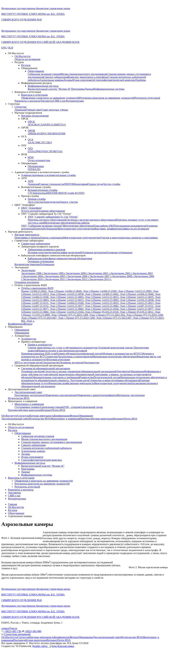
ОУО (30, 169)
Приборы (140, 80)
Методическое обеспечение (59, 222)
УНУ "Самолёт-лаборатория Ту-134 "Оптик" (53, 216)
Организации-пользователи (130, 225)
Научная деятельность (27, 234)
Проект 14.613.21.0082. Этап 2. (75, 309)
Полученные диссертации (29, 395)
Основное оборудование (51, 210)
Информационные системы (108, 89)
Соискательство (51, 362)
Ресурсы (26, 65)
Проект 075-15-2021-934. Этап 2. (116, 315)
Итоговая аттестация (58, 359)
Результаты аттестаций (147, 97)
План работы (82, 222)
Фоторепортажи (75, 100)
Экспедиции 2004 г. (34, 276)
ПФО (67, 184)
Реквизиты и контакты (27, 100)
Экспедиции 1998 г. (32, 273)
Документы (46, 100)
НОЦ (31, 157)
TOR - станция (71, 407)
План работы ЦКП (104, 225)
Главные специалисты (51, 184)
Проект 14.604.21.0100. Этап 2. (108, 291)
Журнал (28, 323)
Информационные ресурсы (43, 86)
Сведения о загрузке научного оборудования (91, 219)
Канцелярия (80, 184)
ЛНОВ (50, 133)
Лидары (67, 80)
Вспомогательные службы (42, 190)
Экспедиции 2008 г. (123, 276)
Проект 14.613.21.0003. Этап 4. (40, 300)
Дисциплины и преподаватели (75, 356)
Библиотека (39, 193)
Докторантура (91, 362)
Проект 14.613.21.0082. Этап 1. (110, 306)
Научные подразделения (35, 115)
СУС (30, 193)
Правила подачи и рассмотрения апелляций (62, 350)
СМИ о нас (59, 100)
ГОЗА (59, 151)
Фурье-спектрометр (83, 80)
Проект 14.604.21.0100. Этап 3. (40, 297)
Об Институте (23, 56)
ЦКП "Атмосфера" (31, 207)
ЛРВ (30, 133)
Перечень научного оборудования (47, 219)
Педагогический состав (107, 377)
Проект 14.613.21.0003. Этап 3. (75, 297)
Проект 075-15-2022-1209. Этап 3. (85, 317)
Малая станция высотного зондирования (84, 74)
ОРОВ (31, 130)
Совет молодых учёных (55, 109)
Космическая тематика (27, 264)
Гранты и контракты (51, 237)
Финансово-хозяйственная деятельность (71, 383)
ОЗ (64, 193)
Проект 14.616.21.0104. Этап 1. (110, 309)
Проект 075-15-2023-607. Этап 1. (47, 317)
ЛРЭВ (52, 151)
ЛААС (31, 142)
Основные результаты (94, 252)
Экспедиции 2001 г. (99, 273)
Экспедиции (28, 270)
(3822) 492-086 (32, 631)
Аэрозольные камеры (51, 80)
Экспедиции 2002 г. (121, 273)
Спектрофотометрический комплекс (114, 80)
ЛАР (43, 124)
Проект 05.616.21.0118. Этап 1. (110, 312)
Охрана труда (95, 184)
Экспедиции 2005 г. (56, 276)
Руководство (86, 377)
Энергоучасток (51, 202)
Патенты (38, 228)
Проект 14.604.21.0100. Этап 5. (75, 303)
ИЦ (60, 193)
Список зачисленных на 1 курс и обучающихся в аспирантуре (63, 347)
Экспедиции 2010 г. (34, 279)
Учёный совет (34, 109)
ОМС (55, 193)
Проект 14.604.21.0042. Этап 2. (38, 291)
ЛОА (30, 124)
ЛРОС (43, 133)
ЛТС (43, 142)
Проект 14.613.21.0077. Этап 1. (75, 306)
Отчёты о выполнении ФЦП (37, 288)
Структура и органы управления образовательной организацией (80, 371)
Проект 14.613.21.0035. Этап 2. (110, 303)
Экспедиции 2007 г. (100, 276)
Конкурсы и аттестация (34, 94)
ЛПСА (49, 124)
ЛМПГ (57, 124)
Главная (12, 504)
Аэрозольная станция (51, 407)
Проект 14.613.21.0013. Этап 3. (110, 297)
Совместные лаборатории (35, 243)
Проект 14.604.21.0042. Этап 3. (110, 294)
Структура (20, 106)
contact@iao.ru (9, 628)
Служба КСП (73, 193)
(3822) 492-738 (13, 631)
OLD (10, 47)
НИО (49, 193)
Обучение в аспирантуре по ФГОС (121, 353)
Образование (22, 329)
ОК (72, 184)
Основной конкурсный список (116, 347)
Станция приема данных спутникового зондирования (51, 442)
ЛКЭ (49, 142)
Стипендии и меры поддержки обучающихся (114, 380)
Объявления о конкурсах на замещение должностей (50, 97)
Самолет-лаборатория (56, 77)
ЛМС (38, 142)
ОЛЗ (30, 148)
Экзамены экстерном (71, 362)
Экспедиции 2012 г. (78, 279)
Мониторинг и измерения (29, 404)
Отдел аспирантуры (39, 160)
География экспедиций (69, 252)
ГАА (63, 124)
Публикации (50, 228)
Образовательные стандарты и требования (55, 377)
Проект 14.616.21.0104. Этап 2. (75, 312)
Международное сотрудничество (76, 228)
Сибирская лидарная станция (44, 74)
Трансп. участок (69, 202)
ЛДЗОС (44, 151)
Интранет (46, 410)
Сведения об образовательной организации (45, 368)
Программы (77, 89)
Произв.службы (37, 199)
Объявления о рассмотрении (60, 395)
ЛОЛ (57, 133)
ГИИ (62, 133)
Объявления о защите (88, 395)
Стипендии (51, 356)
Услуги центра (29, 210)
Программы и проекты (27, 237)
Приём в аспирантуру (40, 344)
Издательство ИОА (19, 398)
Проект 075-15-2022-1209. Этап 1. (78, 315)
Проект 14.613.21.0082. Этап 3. (40, 312)
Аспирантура (28, 338)
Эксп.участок (35, 202)
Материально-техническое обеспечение (114, 356)
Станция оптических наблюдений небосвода (46, 448)
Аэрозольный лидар (91, 407)
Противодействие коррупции (24, 410)
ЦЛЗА (31, 151)
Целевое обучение (66, 353)
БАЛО (36, 169)
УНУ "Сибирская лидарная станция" (42, 225)
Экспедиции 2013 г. (100, 279)
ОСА (30, 139)
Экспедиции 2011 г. (56, 279)
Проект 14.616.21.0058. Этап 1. (75, 294)
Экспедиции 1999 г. (54, 273)
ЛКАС (37, 124)
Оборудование (36, 71)
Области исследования (27, 59)
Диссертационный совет (28, 392)
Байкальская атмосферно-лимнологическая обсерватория (60, 258)
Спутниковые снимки (27, 407)
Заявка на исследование (135, 228)
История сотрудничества (42, 252)
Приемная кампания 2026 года (38, 353)
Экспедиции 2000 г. (77, 273)
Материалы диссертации (131, 395)
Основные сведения (32, 371)
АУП (30, 181)
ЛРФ (37, 151)
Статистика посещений (17, 634)
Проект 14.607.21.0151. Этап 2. (40, 306)
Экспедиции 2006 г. (78, 276)
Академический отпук (88, 353)
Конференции (16, 323)
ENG (4, 47)
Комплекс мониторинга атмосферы (88, 77)
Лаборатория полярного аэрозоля (46, 249)
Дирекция (20, 109)
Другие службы (111, 184)
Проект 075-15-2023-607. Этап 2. (122, 317)
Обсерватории (36, 166)
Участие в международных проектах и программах (129, 237)
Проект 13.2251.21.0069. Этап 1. (41, 315)
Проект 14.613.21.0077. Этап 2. (40, 309)
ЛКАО (36, 133)
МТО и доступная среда (28, 362)
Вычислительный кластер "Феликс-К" (49, 89)
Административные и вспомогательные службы (48, 175)
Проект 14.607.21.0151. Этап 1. (40, 303)
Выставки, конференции (108, 228)
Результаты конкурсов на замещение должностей (107, 97)
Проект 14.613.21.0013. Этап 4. (75, 300)
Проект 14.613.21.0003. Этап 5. (110, 300)
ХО (82, 193)
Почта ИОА (58, 410)
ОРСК (31, 121)
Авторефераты (108, 395)
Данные (88, 89)
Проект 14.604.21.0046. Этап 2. (73, 291)
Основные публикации (119, 252)
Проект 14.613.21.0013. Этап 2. (40, 294)
